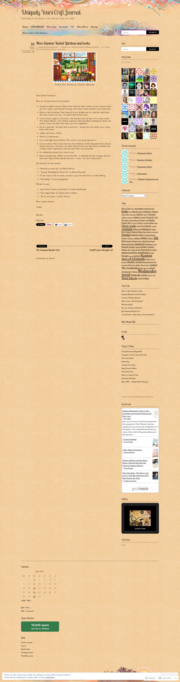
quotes (137, 255)
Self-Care (131, 265)
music (133, 250)
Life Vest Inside (127, 358)
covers (142, 217)
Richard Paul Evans (149, 262)
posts (152, 253)
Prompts (125, 255)
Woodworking (127, 304)
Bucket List (66, 47)
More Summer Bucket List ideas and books (63, 43)
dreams (136, 220)
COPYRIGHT (37, 26)
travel (152, 267)
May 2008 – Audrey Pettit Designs (135, 381)
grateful (154, 226)
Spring (147, 265)
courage (136, 217)
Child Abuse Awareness (129, 215)
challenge (147, 211)
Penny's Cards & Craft (130, 375)
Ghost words (129, 226)
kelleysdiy (126, 361)
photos (154, 250)
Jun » (29, 600)
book (146, 208)
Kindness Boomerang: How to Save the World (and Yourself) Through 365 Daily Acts (137, 413)
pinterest (125, 252)
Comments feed (27, 652)
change (155, 211)
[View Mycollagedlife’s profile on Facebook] (123, 337)
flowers (140, 223)
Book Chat (151, 209)
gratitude (127, 229)
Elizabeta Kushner (129, 378)
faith (146, 220)
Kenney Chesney (127, 238)
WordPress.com (27, 656)
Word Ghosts (129, 278)
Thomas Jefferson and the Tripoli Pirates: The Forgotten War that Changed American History (134, 463)
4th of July (126, 208)
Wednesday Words (145, 153)
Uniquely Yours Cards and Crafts (134, 354)
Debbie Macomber (129, 452)
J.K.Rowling (154, 232)
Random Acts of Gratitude (137, 257)
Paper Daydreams (78, 47)
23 (34, 592)
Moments (125, 247)
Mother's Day (126, 250)
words (140, 278)
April (136, 208)
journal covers (137, 234)
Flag (136, 223)
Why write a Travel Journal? (132, 301)
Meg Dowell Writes (129, 368)
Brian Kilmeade (128, 468)
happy (154, 229)
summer (153, 264)
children (139, 214)
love (124, 241)
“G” (72, 26)
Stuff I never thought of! (101, 248)
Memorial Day (128, 244)
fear (133, 223)
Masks (153, 241)
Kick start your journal (35, 32)
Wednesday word (139, 272)
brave (130, 212)
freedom (145, 223)
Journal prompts (149, 235)
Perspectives (146, 249)
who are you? (151, 275)
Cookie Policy (50, 677)
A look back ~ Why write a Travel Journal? (138, 314)
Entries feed (25, 649)
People (138, 250)
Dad (156, 217)
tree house (62, 49)
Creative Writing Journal (131, 297)
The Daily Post (127, 371)
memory (149, 244)
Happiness (146, 229)
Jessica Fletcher (128, 442)
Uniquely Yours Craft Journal (50, 12)
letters (144, 238)
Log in (23, 645)
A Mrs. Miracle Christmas (132, 450)
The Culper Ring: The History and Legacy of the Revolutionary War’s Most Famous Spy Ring (135, 476)
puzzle (131, 256)
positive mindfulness (139, 252)
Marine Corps (137, 241)
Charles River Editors (130, 481)
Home (25, 26)
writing (146, 278)
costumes (129, 217)
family (152, 220)
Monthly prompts (147, 247)
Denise (94, 26)
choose (145, 215)
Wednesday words (138, 275)
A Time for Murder (129, 439)
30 (34, 596)
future (156, 223)
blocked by (43, 627)
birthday (141, 208)
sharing (137, 265)
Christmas (152, 214)
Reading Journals (92, 47)
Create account (26, 642)
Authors (63, 26)
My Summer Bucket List (47, 248)
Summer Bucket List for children (134, 294)
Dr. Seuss (125, 220)
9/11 (132, 209)
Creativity (150, 217)
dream (131, 220)
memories (140, 244)
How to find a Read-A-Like (132, 291)
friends (151, 223)
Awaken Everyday (129, 365)
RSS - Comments (27, 611)
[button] (133, 524)
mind (155, 244)
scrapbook (125, 265)
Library (150, 238)
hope (145, 232)
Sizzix (143, 265)
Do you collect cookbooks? (132, 308)
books (107, 47)
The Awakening (130, 267)
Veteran (134, 271)
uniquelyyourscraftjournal (48, 47)
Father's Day (126, 223)
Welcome (51, 26)
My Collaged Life (128, 321)
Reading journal (134, 261)
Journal (126, 234)
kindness (137, 238)
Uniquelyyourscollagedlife (132, 351)
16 (34, 588)
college (124, 217)
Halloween (137, 229)
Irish (148, 232)
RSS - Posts (25, 607)
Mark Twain (146, 241)
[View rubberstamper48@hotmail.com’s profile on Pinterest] (123, 339)
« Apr (23, 600)
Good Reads (145, 225)
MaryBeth (82, 26)
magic (129, 241)
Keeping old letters (145, 160)
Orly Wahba (127, 419)
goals (138, 226)
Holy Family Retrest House (46, 49)
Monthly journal (134, 247)
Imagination (142, 173)
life (156, 237)
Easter (142, 220)
